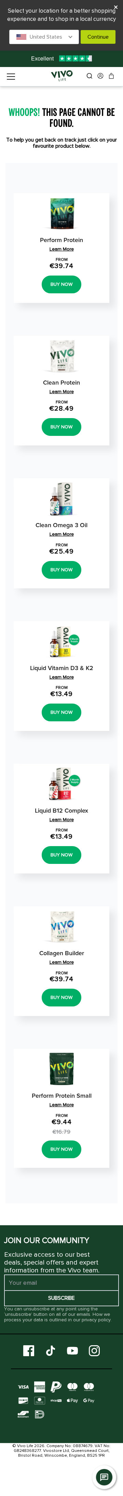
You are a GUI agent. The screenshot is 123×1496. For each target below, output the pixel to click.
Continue (98, 37)
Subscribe (61, 1298)
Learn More (62, 249)
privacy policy (96, 1320)
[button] (44, 37)
